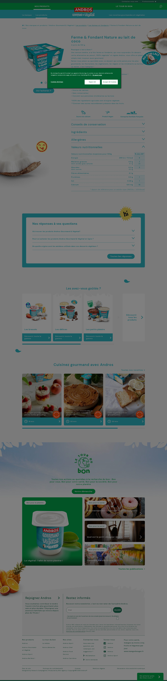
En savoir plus (97, 75)
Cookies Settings (57, 82)
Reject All (92, 82)
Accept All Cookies (110, 82)
